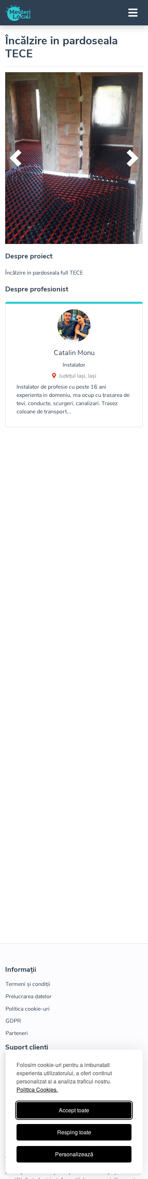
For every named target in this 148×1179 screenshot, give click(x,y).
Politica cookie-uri (28, 1009)
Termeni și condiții (28, 984)
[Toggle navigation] (132, 13)
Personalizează (74, 1154)
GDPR (13, 1021)
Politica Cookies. (37, 1089)
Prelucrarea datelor (29, 996)
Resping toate (74, 1132)
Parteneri (17, 1033)
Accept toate (74, 1110)
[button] (15, 158)
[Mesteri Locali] (18, 13)
